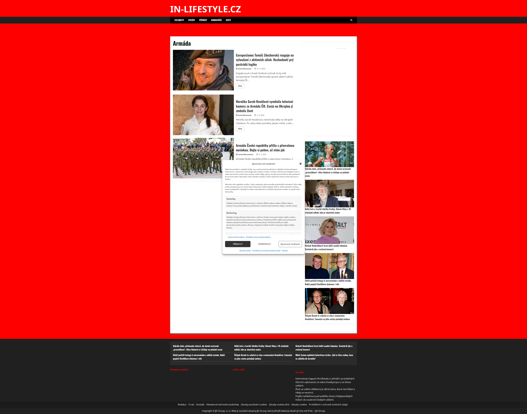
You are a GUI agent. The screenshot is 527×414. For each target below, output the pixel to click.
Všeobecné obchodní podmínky (222, 404)
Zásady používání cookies (254, 404)
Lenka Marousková (245, 154)
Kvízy (228, 20)
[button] (300, 163)
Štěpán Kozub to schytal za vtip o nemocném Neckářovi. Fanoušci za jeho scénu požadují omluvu (327, 317)
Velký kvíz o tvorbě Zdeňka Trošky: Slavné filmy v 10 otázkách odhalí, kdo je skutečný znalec (328, 210)
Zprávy (191, 20)
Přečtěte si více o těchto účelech (258, 237)
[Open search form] (351, 20)
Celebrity (179, 20)
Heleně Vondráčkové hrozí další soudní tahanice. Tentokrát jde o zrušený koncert (326, 247)
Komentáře (216, 20)
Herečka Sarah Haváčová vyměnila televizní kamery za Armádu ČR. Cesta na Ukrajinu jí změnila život (203, 115)
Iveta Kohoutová (244, 69)
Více (241, 86)
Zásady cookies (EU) (279, 404)
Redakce (182, 404)
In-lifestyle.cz (205, 9)
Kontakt (285, 250)
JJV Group (320, 410)
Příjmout (238, 244)
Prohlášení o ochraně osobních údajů (266, 250)
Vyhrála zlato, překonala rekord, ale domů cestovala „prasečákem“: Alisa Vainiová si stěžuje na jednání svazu (328, 172)
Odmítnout (264, 244)
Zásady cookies (245, 250)
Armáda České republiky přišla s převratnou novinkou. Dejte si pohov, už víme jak (203, 158)
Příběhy (203, 20)
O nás (191, 404)
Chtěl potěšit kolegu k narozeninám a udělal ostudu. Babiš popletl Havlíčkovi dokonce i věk (328, 282)
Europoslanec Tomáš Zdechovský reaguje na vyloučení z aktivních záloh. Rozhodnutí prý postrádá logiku (203, 70)
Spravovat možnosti (290, 244)
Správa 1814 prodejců (236, 237)
